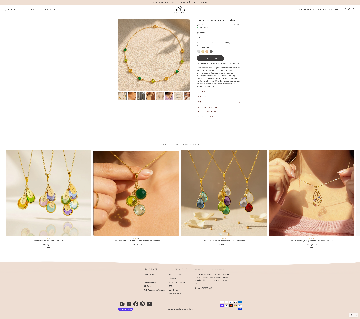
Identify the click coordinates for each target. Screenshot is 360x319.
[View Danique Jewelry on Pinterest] (141, 303)
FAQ (199, 102)
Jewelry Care (174, 290)
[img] (237, 24)
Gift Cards (147, 286)
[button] (44, 9)
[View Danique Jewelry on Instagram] (121, 303)
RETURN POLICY (205, 117)
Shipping (172, 278)
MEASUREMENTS (205, 97)
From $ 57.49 (136, 244)
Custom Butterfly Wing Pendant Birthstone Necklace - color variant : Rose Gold (313, 238)
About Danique (149, 274)
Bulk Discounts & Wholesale (154, 290)
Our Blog (147, 278)
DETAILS (201, 91)
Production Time (175, 274)
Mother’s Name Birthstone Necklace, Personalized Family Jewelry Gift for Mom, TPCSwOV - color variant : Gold (47, 238)
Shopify (191, 309)
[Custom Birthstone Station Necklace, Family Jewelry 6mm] (122, 96)
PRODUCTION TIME (206, 111)
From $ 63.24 (311, 244)
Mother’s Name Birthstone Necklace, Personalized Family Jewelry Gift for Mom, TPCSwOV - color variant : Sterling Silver (49, 238)
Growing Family (175, 294)
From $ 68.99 (223, 244)
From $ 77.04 (48, 244)
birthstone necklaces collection (221, 83)
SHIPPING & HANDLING (208, 107)
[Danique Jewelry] (180, 9)
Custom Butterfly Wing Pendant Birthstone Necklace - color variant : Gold (309, 238)
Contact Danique (150, 282)
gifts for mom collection (205, 86)
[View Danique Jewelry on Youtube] (148, 303)
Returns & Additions (177, 282)
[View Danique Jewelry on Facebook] (135, 303)
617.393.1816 (207, 288)
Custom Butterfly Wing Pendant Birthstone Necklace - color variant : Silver (311, 238)
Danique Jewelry (176, 309)
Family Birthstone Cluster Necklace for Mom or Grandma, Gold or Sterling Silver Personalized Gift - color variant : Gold (135, 238)
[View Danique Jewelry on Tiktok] (128, 303)
